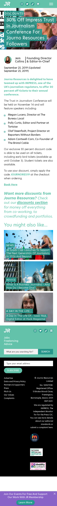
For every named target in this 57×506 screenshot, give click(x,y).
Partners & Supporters (14, 384)
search (45, 351)
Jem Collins (19, 60)
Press (6, 388)
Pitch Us (7, 391)
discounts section (32, 202)
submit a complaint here (41, 427)
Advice (8, 344)
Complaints (9, 398)
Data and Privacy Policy (14, 381)
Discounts (14, 13)
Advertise (8, 378)
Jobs (7, 337)
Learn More (25, 502)
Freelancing (11, 341)
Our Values (9, 394)
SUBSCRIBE (13, 370)
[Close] (54, 493)
